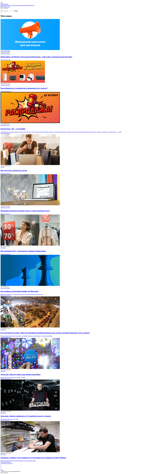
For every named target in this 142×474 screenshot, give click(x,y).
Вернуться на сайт (5, 6)
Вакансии (31, 5)
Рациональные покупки (7, 5)
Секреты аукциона (17, 5)
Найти (16, 11)
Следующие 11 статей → (7, 463)
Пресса (27, 5)
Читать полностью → (6, 60)
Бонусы (24, 5)
